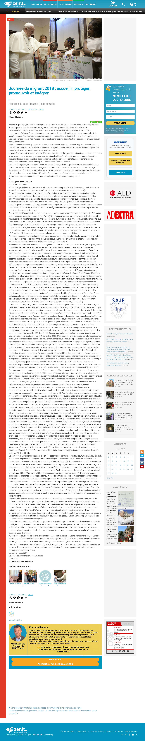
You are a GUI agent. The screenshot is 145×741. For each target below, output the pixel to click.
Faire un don (90, 4)
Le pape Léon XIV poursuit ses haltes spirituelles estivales (111, 531)
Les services (92, 731)
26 (124, 469)
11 (120, 461)
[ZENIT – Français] (17, 4)
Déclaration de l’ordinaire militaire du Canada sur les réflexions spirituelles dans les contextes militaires (118, 349)
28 (132, 469)
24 (116, 469)
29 (108, 473)
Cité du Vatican (50, 4)
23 (112, 469)
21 (132, 465)
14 (132, 461)
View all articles (15, 620)
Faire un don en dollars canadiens (55, 664)
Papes (10, 19)
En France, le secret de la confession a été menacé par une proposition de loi (123, 415)
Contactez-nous (131, 731)
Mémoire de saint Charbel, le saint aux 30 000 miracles (124, 404)
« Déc (108, 478)
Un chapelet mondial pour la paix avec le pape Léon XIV (124, 393)
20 (128, 465)
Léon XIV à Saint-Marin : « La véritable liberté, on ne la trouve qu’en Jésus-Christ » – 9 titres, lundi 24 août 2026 (75, 11)
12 (124, 461)
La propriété (81, 731)
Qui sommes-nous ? (68, 731)
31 (116, 473)
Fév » (112, 478)
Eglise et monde (65, 4)
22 (108, 469)
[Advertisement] (55, 687)
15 (108, 465)
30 (112, 473)
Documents (78, 4)
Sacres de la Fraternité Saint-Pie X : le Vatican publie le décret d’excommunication (124, 382)
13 (128, 461)
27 (128, 469)
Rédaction (32, 110)
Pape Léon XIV (36, 4)
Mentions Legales (104, 731)
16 (112, 465)
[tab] (113, 624)
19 (124, 465)
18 (120, 465)
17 (116, 465)
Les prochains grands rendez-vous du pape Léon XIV (112, 515)
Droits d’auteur (118, 731)
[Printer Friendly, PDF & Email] (96, 122)
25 (120, 469)
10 (116, 461)
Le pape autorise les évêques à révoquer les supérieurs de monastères (124, 427)
